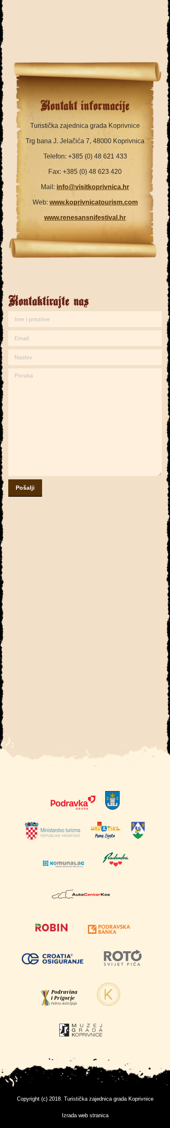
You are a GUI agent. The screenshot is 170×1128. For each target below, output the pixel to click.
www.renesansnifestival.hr (85, 217)
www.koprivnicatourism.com (94, 202)
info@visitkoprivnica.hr (93, 186)
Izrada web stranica (85, 1115)
